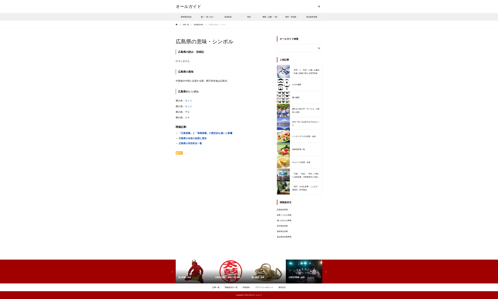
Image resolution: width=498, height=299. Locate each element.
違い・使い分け (207, 17)
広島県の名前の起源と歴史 (193, 138)
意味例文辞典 (282, 231)
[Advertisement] (224, 189)
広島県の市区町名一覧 (190, 143)
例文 (249, 17)
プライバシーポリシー (264, 287)
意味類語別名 (186, 17)
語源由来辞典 (282, 210)
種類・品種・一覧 (270, 17)
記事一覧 (216, 287)
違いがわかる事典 (284, 220)
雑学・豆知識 (290, 17)
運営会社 (282, 287)
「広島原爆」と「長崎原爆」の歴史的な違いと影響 (205, 133)
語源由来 (228, 17)
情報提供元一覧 (231, 287)
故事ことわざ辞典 (284, 215)
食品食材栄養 (311, 17)
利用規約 (246, 287)
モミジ (188, 100)
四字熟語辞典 (282, 226)
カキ (187, 117)
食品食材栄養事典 (284, 237)
